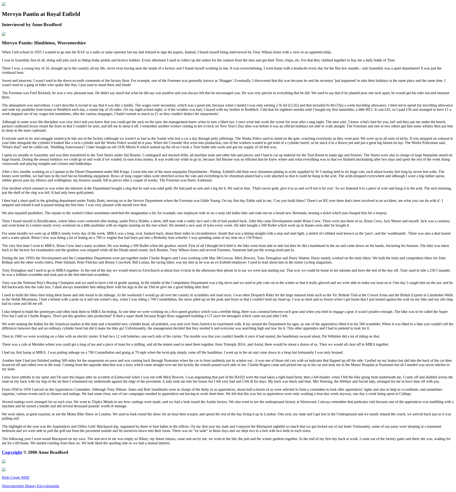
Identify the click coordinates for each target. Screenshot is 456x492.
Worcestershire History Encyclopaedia (30, 486)
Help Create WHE (15, 477)
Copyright (12, 452)
